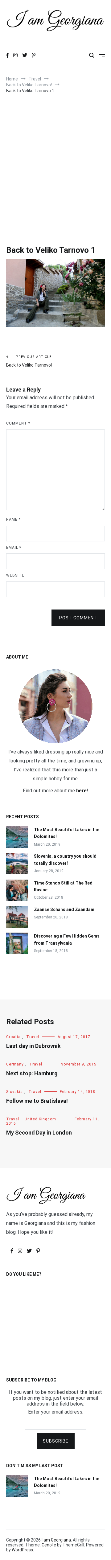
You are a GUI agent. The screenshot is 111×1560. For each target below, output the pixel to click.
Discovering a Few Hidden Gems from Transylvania (67, 939)
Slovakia (14, 1092)
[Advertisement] (55, 161)
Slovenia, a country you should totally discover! (65, 859)
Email (13, 547)
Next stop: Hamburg (32, 1073)
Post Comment (78, 617)
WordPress (22, 1549)
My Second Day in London (39, 1132)
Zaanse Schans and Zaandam (64, 909)
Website (15, 575)
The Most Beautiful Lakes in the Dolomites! (66, 833)
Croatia (13, 1037)
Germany (15, 1064)
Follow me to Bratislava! (37, 1101)
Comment (18, 423)
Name (13, 519)
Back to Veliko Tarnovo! (29, 361)
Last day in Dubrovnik (33, 1046)
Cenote (49, 1544)
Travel (32, 1037)
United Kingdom (40, 1119)
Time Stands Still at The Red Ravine (63, 886)
